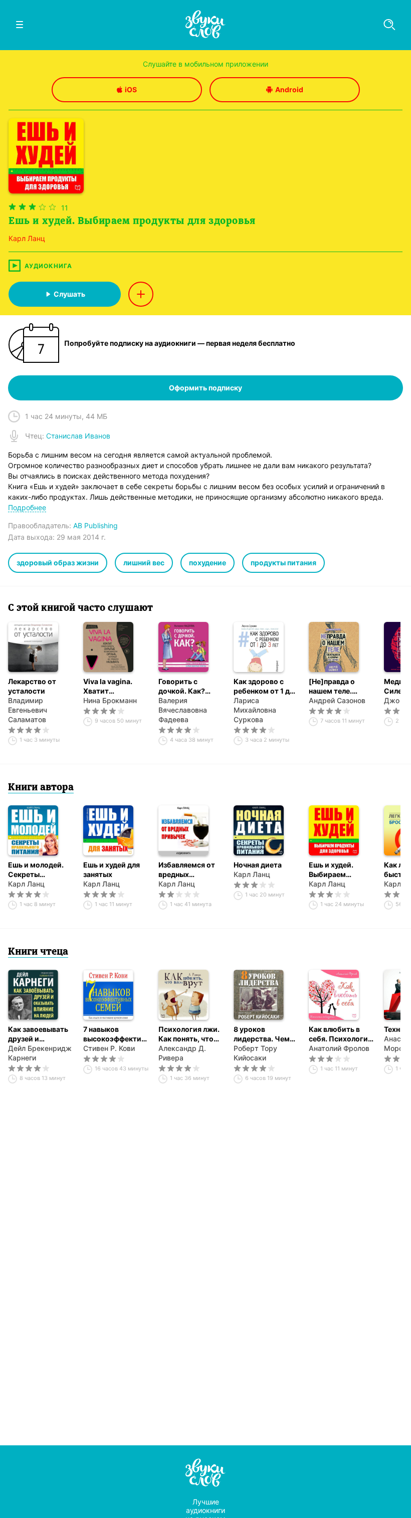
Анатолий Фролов (339, 1048)
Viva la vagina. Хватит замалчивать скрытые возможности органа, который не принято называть (113, 686)
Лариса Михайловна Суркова (255, 710)
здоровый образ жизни (58, 562)
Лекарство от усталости (32, 686)
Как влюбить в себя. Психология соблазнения (340, 1034)
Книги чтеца (38, 952)
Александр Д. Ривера (182, 1053)
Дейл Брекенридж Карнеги (40, 1053)
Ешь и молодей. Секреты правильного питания (36, 869)
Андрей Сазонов (337, 700)
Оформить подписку (205, 387)
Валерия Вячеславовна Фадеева (182, 710)
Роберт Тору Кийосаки (255, 1053)
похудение (207, 562)
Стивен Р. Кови (109, 1048)
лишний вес (143, 562)
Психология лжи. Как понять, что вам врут (189, 1034)
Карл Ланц (26, 884)
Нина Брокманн (110, 700)
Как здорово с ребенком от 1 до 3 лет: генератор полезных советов (266, 686)
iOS (131, 89)
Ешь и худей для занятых (111, 869)
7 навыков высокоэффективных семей (115, 1034)
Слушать (69, 294)
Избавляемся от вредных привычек (186, 869)
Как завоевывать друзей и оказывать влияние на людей (39, 1034)
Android (289, 89)
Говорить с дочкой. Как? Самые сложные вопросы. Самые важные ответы (188, 686)
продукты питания (283, 562)
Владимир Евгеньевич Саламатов (27, 710)
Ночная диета (258, 864)
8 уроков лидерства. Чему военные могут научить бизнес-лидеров (264, 1034)
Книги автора (41, 788)
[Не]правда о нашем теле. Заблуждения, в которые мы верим (336, 686)
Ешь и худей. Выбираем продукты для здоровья (333, 869)
